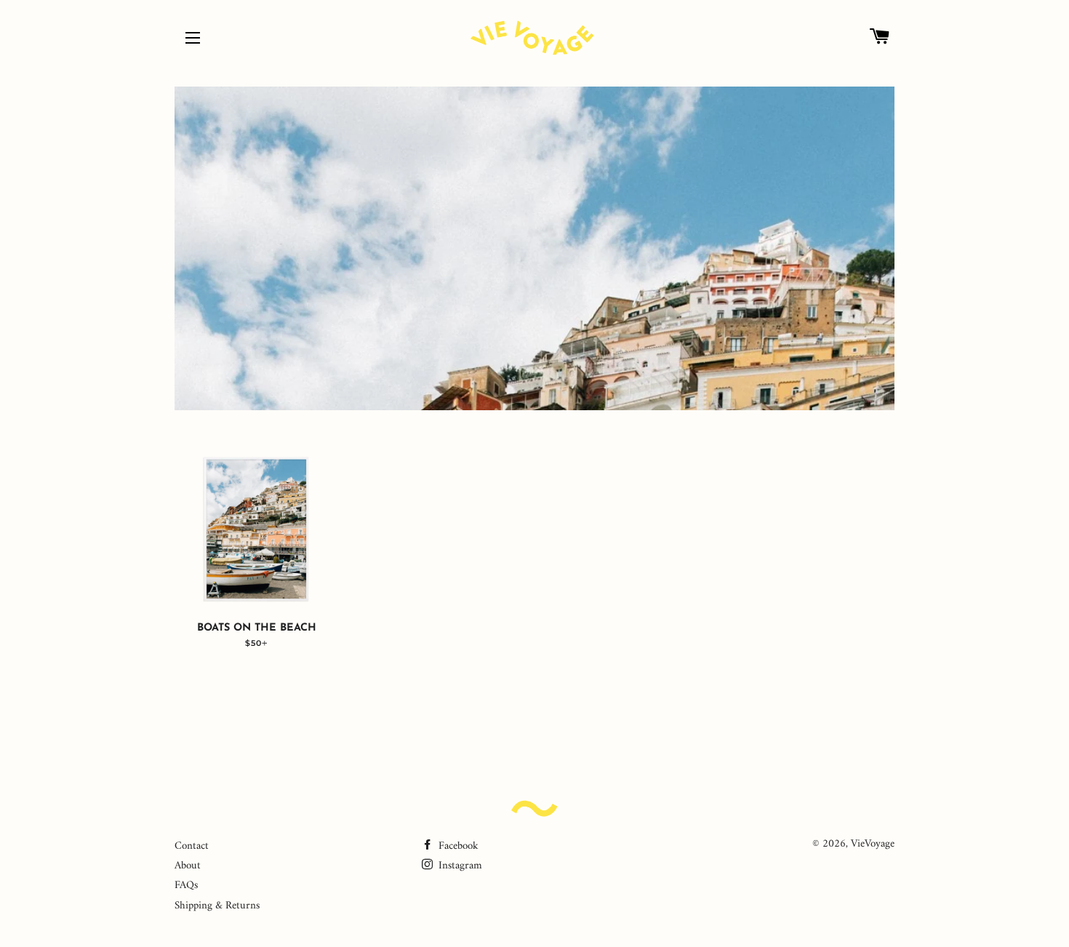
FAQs (186, 885)
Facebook (457, 846)
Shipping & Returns (217, 906)
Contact (192, 846)
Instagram (459, 866)
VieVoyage (872, 844)
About (188, 866)
